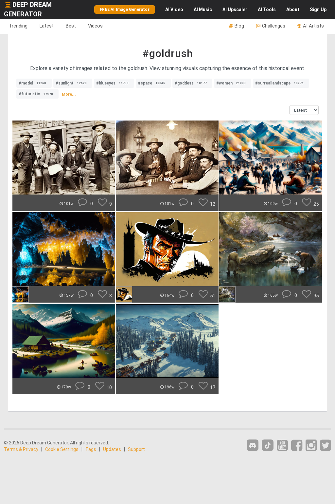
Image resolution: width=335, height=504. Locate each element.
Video (174, 9)
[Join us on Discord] (252, 445)
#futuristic (36, 94)
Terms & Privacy (21, 449)
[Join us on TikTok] (267, 445)
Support (136, 449)
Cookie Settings (62, 449)
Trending (18, 26)
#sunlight (71, 83)
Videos (95, 26)
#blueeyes (112, 83)
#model (32, 83)
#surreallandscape (279, 83)
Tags (90, 449)
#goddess (191, 83)
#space (151, 83)
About (292, 9)
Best (71, 26)
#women (231, 83)
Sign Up (318, 9)
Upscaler (234, 9)
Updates (112, 449)
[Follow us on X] (325, 445)
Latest (47, 26)
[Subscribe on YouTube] (282, 445)
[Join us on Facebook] (296, 445)
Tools (267, 9)
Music (203, 9)
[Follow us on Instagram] (311, 445)
